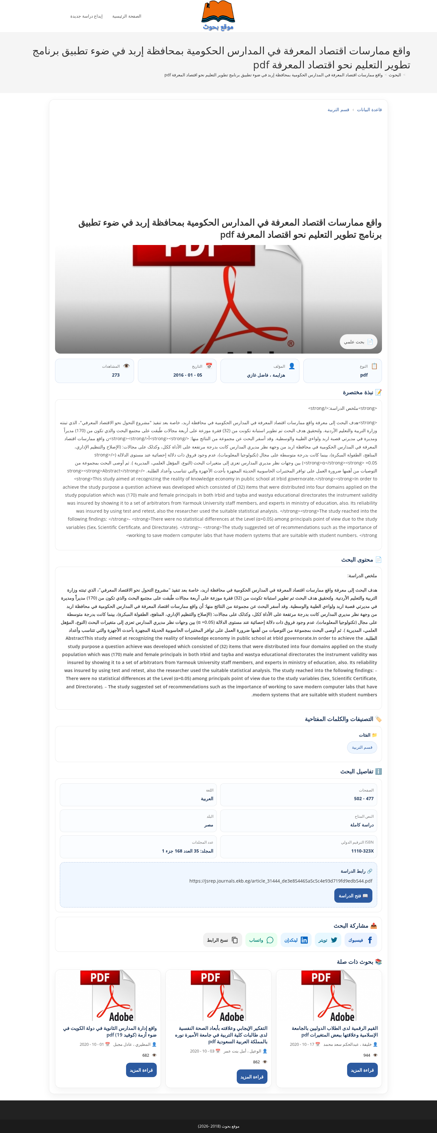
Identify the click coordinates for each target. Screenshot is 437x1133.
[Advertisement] (218, 164)
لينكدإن (291, 940)
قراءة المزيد (362, 1070)
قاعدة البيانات (369, 109)
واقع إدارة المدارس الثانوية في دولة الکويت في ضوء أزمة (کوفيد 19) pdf (110, 1031)
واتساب (256, 940)
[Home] (408, 75)
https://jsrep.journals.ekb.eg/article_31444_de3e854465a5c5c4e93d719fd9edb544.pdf (280, 881)
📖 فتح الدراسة (353, 895)
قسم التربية (338, 109)
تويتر (323, 940)
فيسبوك (355, 940)
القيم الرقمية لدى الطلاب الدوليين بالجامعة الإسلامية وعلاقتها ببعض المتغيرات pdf (335, 1031)
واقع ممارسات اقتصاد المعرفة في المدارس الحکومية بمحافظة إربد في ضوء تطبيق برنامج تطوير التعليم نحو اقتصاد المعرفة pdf (273, 75)
